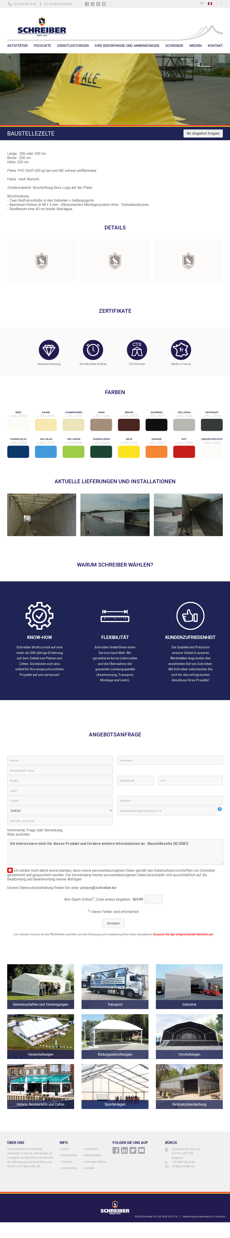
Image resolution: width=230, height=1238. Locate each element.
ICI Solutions (219, 1216)
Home (65, 1149)
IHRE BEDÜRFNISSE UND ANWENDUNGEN (127, 46)
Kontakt (89, 1168)
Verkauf (66, 1161)
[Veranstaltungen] (44, 1062)
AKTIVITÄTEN (17, 46)
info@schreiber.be (60, 4)
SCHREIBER (174, 46)
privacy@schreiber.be (98, 888)
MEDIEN (196, 46)
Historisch (91, 1149)
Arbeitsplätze (93, 1155)
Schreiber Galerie (95, 1161)
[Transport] (119, 1012)
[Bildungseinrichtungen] (119, 1062)
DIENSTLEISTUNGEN (73, 46)
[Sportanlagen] (119, 1112)
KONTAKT (215, 46)
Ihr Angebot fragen (203, 133)
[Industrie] (189, 1012)
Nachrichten (69, 1155)
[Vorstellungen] (189, 1062)
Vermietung (69, 1168)
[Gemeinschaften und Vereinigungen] (44, 1012)
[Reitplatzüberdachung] (189, 1112)
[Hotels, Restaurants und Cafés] (44, 1112)
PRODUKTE (42, 46)
